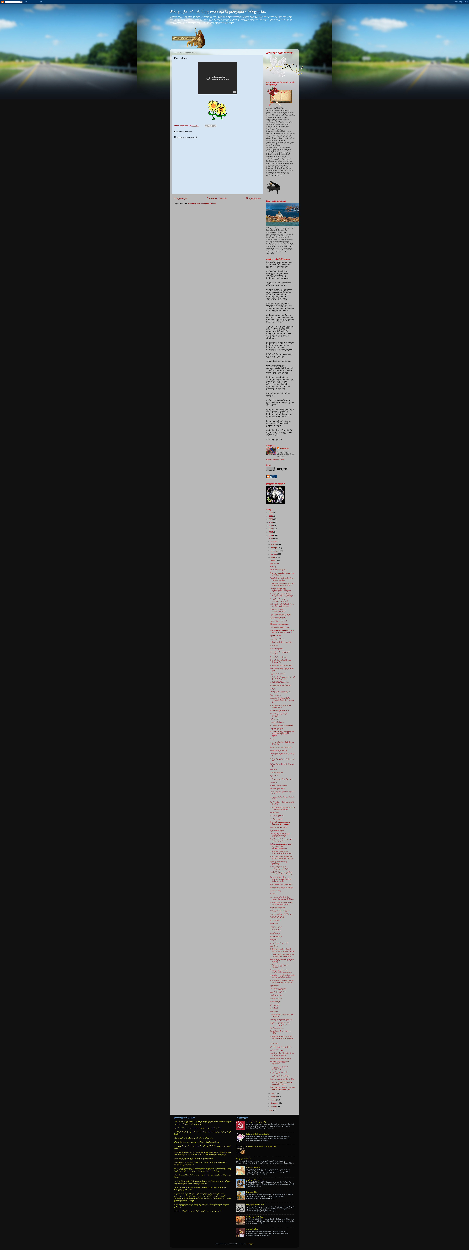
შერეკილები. (275, 719)
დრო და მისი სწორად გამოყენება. (278, 862)
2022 (271, 513)
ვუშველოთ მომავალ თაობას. (281, 642)
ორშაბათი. (274, 923)
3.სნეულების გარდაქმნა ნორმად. (282, 1079)
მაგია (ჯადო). (275, 695)
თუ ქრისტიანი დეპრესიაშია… (281, 1058)
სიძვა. (272, 739)
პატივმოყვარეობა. (277, 728)
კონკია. (273, 688)
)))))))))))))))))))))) (277, 917)
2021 (271, 516)
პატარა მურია (275, 930)
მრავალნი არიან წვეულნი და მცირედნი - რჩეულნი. (218, 11)
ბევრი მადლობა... (277, 1028)
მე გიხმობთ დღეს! (277, 830)
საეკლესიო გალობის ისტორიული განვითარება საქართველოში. (280, 879)
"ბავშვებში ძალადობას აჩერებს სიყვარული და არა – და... (281, 584)
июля (273, 557)
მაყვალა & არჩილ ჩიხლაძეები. (281, 665)
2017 (271, 529)
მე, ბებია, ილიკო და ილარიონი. (282, 725)
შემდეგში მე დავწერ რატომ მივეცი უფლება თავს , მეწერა (282, 950)
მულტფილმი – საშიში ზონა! (280, 685)
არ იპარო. (274, 1043)
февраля (275, 1103)
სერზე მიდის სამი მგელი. (255, 1217)
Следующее (180, 198)
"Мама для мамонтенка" (280, 627)
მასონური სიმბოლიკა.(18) (256, 1122)
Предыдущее (253, 198)
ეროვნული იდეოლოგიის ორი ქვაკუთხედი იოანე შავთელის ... (281, 1038)
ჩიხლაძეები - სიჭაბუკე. (278, 657)
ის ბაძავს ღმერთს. (277, 816)
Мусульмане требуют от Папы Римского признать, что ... (282, 1088)
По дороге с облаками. (279, 624)
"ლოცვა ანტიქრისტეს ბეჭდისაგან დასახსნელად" (281, 589)
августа (274, 554)
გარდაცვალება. (276, 998)
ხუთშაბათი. (274, 776)
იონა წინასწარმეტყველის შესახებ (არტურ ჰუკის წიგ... (282, 678)
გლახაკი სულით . (276, 995)
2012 (271, 1110)
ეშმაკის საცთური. (277, 648)
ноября (274, 544)
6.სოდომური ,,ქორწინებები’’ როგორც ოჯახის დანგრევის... (282, 595)
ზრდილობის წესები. (243, 1159)
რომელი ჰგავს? (276, 819)
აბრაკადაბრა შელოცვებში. (280, 692)
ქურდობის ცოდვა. (277, 1050)
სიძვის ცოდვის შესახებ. (279, 750)
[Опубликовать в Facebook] (213, 126)
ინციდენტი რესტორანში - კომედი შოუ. (279, 1068)
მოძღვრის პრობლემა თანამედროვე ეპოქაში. (279, 600)
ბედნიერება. (274, 985)
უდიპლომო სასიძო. (277, 722)
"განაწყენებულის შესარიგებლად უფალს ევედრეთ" (282, 579)
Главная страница (217, 198)
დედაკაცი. (274, 1011)
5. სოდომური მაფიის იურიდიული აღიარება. (279, 868)
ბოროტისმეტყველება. (278, 989)
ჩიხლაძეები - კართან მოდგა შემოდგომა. (280, 661)
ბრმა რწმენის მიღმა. (277, 788)
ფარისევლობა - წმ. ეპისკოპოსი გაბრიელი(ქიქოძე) (282, 1054)
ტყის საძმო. (274, 563)
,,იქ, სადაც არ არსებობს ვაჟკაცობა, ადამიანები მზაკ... (282, 898)
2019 (271, 522)
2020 (271, 519)
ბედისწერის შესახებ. (278, 674)
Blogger (250, 1244)
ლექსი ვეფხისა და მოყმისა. (256, 1180)
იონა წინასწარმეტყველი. (279, 682)
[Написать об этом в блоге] (208, 126)
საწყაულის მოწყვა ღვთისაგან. (257, 1134)
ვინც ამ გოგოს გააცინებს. (279, 943)
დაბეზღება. (274, 1008)
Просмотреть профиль (275, 459)
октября (274, 548)
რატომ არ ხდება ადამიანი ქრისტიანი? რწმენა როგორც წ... (282, 700)
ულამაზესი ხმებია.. (277, 639)
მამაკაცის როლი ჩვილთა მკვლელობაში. (279, 966)
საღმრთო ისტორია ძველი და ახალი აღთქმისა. (281, 840)
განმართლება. (275, 1001)
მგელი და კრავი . (276, 927)
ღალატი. (273, 769)
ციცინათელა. (275, 933)
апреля (274, 1097)
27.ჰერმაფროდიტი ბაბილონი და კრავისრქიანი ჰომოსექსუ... (282, 955)
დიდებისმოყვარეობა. (278, 618)
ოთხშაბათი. (274, 812)
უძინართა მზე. (275, 891)
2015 (271, 532)
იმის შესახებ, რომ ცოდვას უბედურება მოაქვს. (280, 835)
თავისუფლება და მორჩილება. (281, 914)
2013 (271, 538)
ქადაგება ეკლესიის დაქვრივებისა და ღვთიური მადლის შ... (282, 976)
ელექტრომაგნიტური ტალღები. (282, 887)
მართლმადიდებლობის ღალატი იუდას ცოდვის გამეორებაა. (282, 981)
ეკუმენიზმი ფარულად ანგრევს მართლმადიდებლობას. (281, 903)
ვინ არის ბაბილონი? (253, 1167)
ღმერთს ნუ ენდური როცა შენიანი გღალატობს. (280, 1024)
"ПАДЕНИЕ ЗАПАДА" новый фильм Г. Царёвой (281, 1083)
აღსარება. (274, 645)
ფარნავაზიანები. (252, 1229)
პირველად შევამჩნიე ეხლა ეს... (281, 779)
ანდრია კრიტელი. (277, 772)
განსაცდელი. (275, 1005)
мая (273, 1093)
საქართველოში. (276, 936)
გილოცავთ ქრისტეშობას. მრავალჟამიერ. (261, 1146)
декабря (274, 541)
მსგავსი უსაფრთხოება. (279, 785)
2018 (271, 526)
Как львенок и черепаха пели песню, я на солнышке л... (282, 631)
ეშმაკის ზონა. (275, 920)
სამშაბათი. (274, 894)
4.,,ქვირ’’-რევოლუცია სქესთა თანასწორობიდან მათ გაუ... (281, 873)
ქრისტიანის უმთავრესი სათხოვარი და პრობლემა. (281, 852)
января (274, 1106)
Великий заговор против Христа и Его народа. (280, 823)
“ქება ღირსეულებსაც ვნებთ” (281, 614)
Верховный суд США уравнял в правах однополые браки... (282, 733)
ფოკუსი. (273, 782)
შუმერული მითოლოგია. (255, 1204)
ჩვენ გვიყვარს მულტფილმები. (281, 884)
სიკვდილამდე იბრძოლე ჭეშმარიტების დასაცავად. (281, 971)
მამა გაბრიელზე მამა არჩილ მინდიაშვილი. (280, 706)
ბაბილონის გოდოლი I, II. (279, 710)
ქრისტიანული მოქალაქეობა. (281, 1047)
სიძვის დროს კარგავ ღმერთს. (281, 747)
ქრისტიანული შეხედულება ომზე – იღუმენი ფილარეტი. (282, 808)
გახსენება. (274, 946)
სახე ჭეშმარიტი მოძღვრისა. (280, 911)
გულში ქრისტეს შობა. (278, 992)
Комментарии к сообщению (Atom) (202, 203)
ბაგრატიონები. (251, 1192)
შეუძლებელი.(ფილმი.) (278, 827)
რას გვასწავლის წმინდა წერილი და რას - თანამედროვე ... (282, 605)
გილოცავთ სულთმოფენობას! (281, 1019)
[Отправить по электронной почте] (206, 126)
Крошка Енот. (275, 636)
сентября (275, 551)
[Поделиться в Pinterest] (215, 126)
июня (273, 560)
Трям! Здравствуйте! (278, 621)
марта (273, 1100)
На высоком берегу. (278, 570)
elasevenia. (284, 448)
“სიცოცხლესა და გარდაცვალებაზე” (278, 610)
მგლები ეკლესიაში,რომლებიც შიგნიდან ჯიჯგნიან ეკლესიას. (282, 857)
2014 (271, 535)
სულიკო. (273, 939)
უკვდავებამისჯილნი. (278, 907)
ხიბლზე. (273, 566)
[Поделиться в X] (210, 126)
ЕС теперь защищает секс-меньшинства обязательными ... (281, 846)
